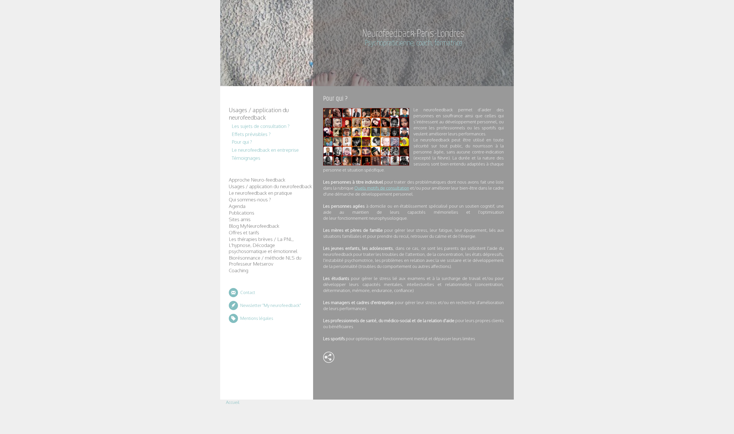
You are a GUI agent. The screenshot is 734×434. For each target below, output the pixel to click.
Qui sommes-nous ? (250, 199)
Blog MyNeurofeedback (254, 226)
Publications (241, 213)
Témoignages (246, 158)
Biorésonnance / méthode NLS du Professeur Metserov (265, 261)
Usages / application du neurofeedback (259, 113)
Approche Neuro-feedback (257, 180)
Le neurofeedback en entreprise (265, 150)
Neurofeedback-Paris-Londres (413, 34)
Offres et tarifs (244, 232)
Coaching (238, 270)
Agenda (237, 206)
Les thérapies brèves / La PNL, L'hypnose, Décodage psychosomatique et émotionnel (263, 245)
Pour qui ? (242, 142)
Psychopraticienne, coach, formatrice (413, 43)
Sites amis (240, 219)
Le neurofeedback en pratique (260, 193)
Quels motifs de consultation (381, 188)
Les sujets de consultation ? (261, 126)
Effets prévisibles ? (251, 134)
